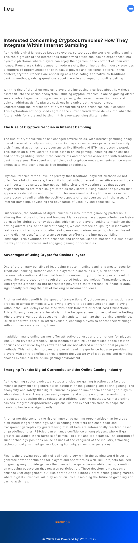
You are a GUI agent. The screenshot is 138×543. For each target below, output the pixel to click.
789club (41, 431)
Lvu (9, 9)
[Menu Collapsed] (130, 8)
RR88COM (62, 522)
